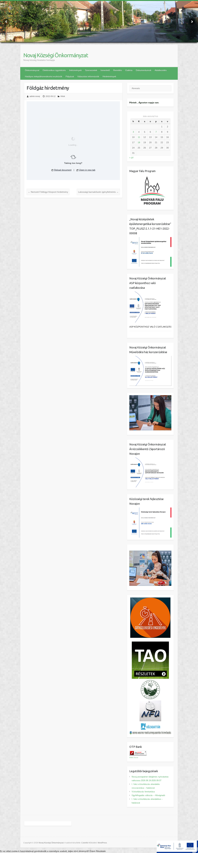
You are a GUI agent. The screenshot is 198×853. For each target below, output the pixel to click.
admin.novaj (35, 96)
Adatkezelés (161, 70)
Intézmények (75, 70)
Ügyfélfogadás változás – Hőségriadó (148, 795)
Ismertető (105, 70)
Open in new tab (87, 170)
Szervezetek (91, 70)
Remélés (117, 70)
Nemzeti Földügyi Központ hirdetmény (48, 192)
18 (139, 142)
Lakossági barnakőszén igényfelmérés (98, 192)
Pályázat (70, 76)
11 (139, 137)
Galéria (128, 70)
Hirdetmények (109, 76)
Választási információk (88, 76)
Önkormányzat (32, 70)
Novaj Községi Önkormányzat (55, 55)
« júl (131, 157)
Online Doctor (133, 757)
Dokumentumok (143, 70)
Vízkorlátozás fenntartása (143, 791)
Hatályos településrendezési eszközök (43, 76)
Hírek (62, 96)
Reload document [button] (62, 170)
